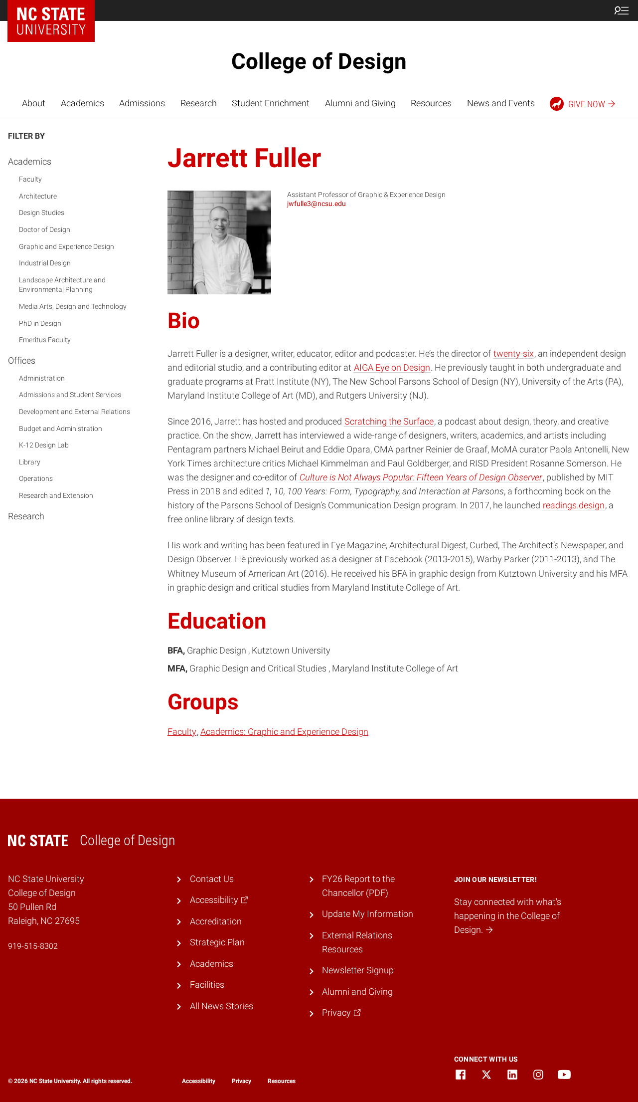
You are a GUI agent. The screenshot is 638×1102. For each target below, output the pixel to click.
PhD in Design (40, 323)
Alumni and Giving (360, 103)
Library (29, 462)
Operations (36, 478)
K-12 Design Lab (44, 445)
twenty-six (513, 354)
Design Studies (41, 213)
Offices (21, 360)
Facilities (207, 985)
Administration (42, 378)
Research (198, 103)
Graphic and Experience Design (66, 246)
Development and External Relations (74, 412)
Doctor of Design (44, 229)
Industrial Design (45, 263)
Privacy (241, 1081)
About (33, 103)
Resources (431, 103)
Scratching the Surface (389, 422)
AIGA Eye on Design (392, 368)
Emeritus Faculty (45, 340)
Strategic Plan (217, 942)
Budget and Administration (60, 429)
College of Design (319, 61)
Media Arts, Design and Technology (73, 306)
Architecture (38, 196)
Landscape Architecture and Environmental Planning (62, 285)
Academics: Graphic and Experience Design (284, 732)
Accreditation (216, 921)
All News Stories (221, 1006)
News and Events (501, 103)
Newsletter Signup (358, 970)
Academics (82, 103)
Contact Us (212, 879)
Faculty (30, 179)
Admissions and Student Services (70, 395)
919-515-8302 (33, 946)
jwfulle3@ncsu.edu (316, 204)
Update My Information (367, 914)
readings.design (574, 505)
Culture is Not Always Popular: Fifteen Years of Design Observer (421, 477)
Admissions (142, 103)
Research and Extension (56, 495)
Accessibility (198, 1081)
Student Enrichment (271, 103)
